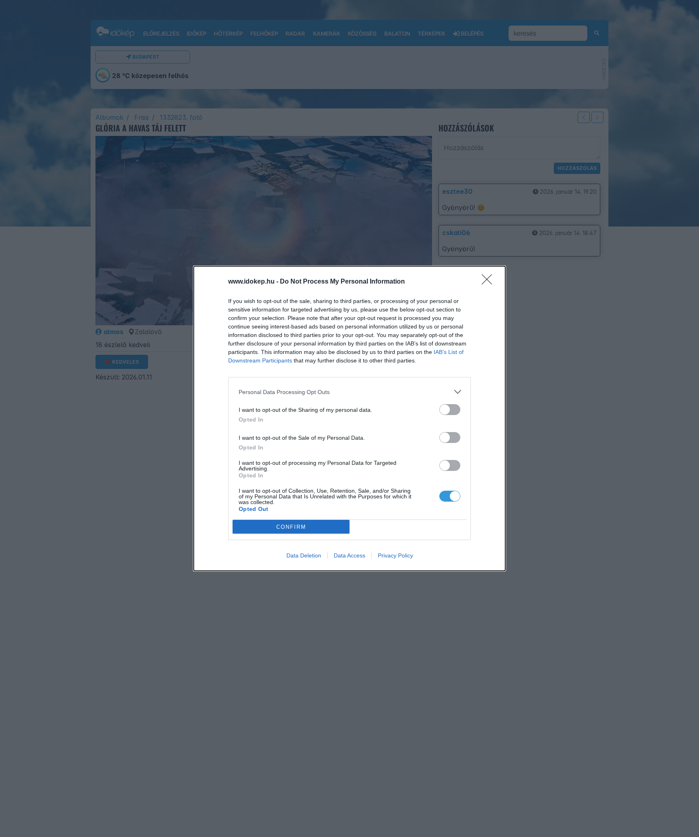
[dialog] (349, 418)
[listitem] (349, 392)
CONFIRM (291, 527)
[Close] (489, 282)
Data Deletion (303, 555)
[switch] (449, 409)
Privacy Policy (395, 555)
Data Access (349, 555)
